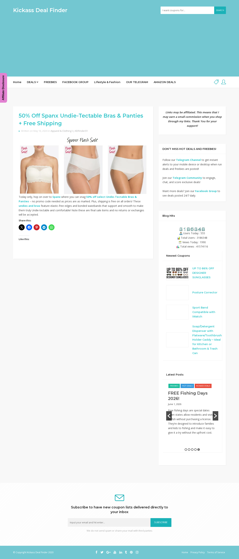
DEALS (32, 82)
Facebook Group (206, 191)
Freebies (174, 385)
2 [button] (189, 449)
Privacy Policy (197, 552)
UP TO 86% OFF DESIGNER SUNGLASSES (203, 273)
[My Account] (223, 82)
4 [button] (195, 449)
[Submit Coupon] (216, 82)
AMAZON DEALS (165, 82)
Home (17, 82)
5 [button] (198, 449)
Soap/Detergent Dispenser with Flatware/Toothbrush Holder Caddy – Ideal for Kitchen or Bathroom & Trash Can (207, 340)
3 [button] (192, 449)
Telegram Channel (188, 160)
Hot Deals (187, 385)
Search (220, 10)
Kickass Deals (203, 385)
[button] (169, 416)
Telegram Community (187, 178)
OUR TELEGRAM (137, 82)
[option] (192, 410)
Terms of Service (216, 552)
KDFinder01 (81, 131)
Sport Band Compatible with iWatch (203, 312)
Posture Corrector (204, 292)
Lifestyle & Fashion (107, 82)
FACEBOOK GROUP (75, 82)
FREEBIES (50, 82)
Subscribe (161, 522)
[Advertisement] (119, 44)
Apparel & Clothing (61, 131)
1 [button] (186, 449)
